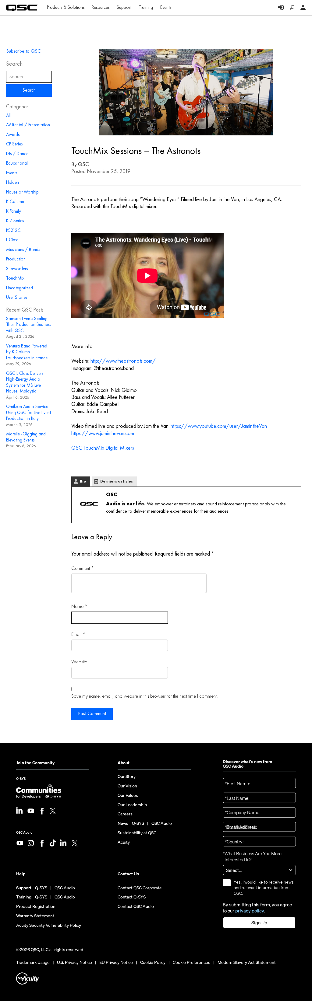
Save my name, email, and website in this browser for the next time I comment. (144, 696)
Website (79, 661)
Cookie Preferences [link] (191, 962)
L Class (12, 240)
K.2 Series (15, 221)
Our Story (127, 776)
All (8, 115)
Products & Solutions (65, 7)
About (123, 762)
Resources (100, 7)
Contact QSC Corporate (140, 888)
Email (78, 634)
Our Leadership (132, 804)
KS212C (13, 230)
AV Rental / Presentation (28, 125)
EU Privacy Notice (116, 962)
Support (124, 7)
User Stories (16, 297)
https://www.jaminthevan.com (102, 433)
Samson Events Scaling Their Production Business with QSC (28, 325)
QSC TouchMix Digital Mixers (102, 448)
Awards (13, 135)
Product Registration (35, 906)
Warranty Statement (35, 916)
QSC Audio (24, 832)
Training (146, 7)
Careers (125, 814)
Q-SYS (21, 780)
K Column (15, 202)
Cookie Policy (152, 962)
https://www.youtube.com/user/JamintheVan (219, 426)
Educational (17, 163)
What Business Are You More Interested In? (252, 857)
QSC (83, 164)
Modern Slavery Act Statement (247, 962)
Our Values (128, 795)
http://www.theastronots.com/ (123, 361)
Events (165, 7)
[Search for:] (29, 77)
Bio (83, 481)
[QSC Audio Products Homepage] (22, 8)
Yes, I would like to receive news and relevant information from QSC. (264, 887)
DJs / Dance (17, 154)
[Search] (292, 7)
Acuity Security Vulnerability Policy (48, 925)
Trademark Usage (33, 962)
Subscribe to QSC (23, 51)
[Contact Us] (303, 7)
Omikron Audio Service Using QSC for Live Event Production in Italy (28, 413)
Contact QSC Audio (136, 906)
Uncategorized (19, 288)
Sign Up (259, 922)
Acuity (124, 842)
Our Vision (127, 786)
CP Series (14, 144)
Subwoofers (17, 269)
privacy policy (249, 911)
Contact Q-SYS (132, 897)
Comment (82, 568)
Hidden (12, 182)
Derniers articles (116, 481)
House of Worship (22, 192)
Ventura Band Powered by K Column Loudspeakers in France (27, 352)
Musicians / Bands (23, 250)
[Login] (281, 7)
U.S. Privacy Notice (74, 962)
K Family (13, 211)
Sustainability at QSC (137, 832)
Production (16, 259)
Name (79, 606)
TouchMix (15, 278)
